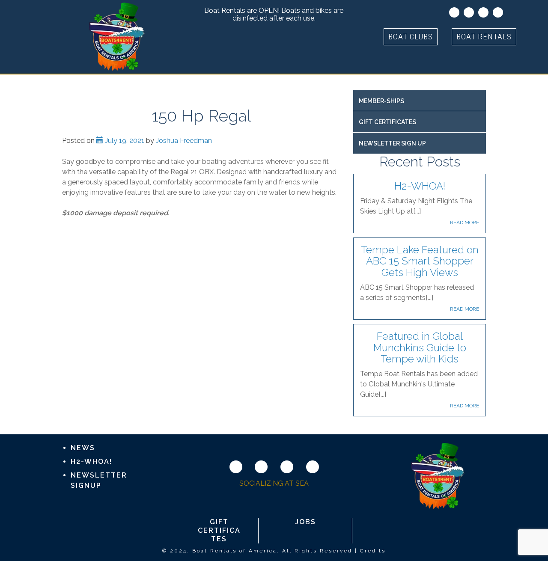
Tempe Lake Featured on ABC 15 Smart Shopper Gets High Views (420, 261)
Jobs (305, 522)
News (83, 448)
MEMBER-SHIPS (381, 101)
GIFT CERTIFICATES (387, 122)
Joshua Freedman (184, 141)
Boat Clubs (410, 37)
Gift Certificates (219, 530)
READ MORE (464, 223)
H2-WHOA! (419, 186)
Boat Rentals (484, 37)
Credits (373, 551)
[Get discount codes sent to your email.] (454, 12)
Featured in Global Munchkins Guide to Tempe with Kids (419, 347)
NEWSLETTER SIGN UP (392, 143)
